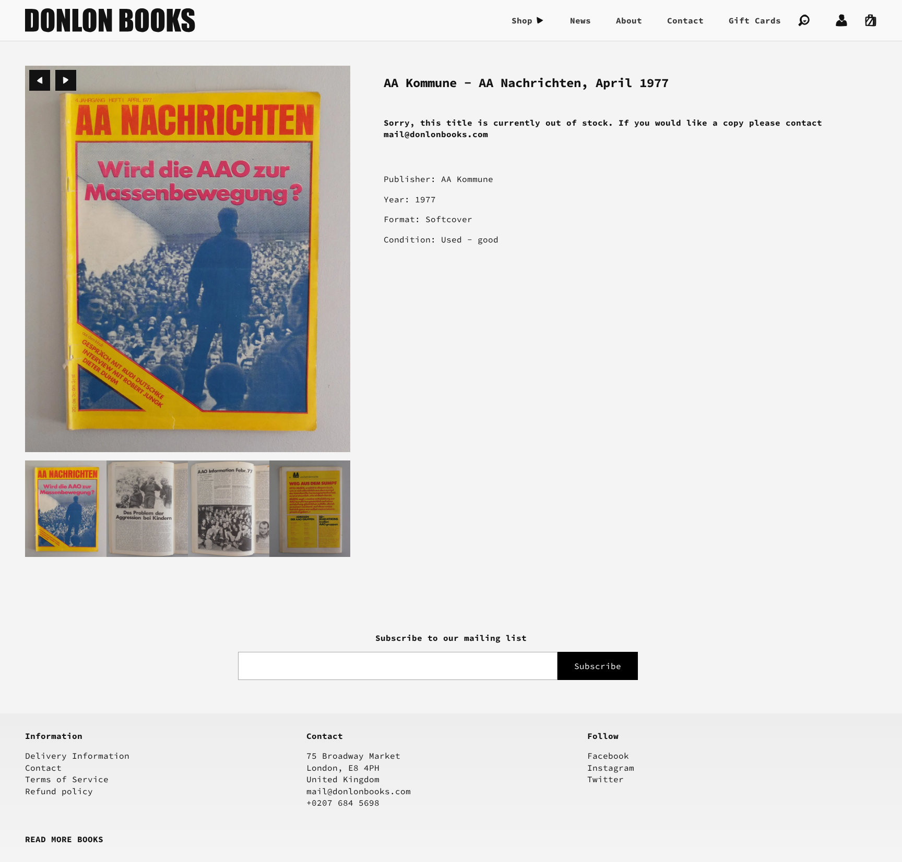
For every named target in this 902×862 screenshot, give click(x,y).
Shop (522, 20)
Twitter (605, 779)
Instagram (610, 767)
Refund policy (59, 791)
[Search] (804, 20)
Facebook (608, 755)
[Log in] (841, 20)
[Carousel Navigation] (52, 80)
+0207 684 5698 (342, 802)
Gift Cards (755, 20)
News (580, 20)
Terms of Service (67, 779)
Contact (685, 20)
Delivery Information (77, 755)
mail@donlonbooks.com (358, 791)
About (629, 20)
